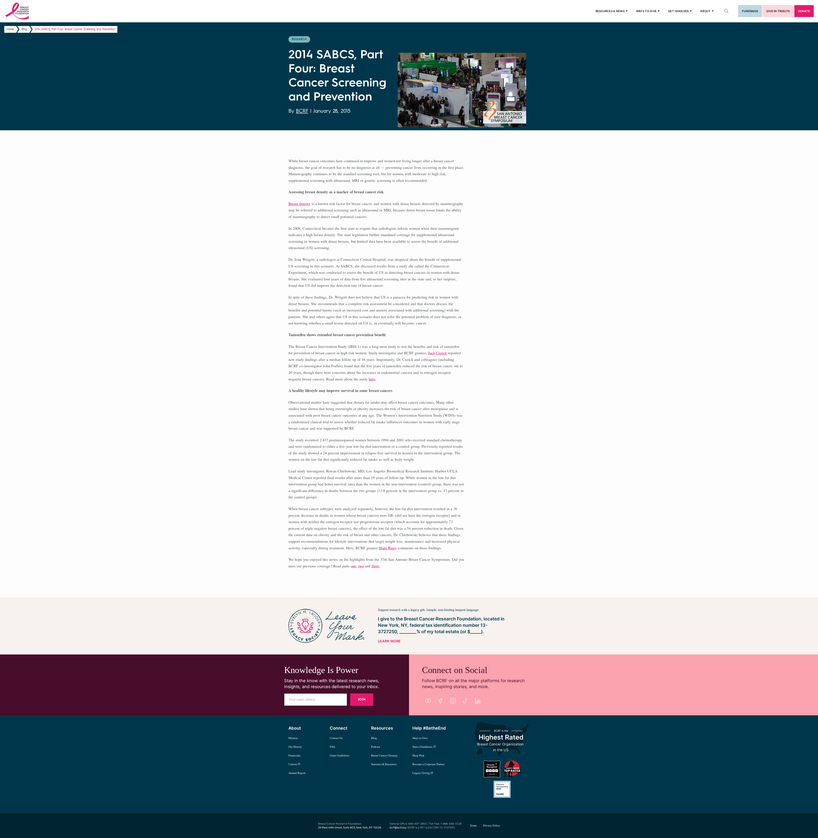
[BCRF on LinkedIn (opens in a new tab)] (478, 701)
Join (362, 699)
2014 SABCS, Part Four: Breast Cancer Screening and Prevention (75, 29)
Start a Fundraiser (422, 746)
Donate (804, 11)
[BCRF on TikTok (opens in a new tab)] (465, 701)
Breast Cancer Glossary (384, 755)
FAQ (332, 746)
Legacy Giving (421, 773)
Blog (24, 29)
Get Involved (678, 11)
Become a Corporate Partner (428, 764)
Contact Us (336, 738)
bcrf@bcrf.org (398, 827)
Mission (293, 738)
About (705, 11)
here (372, 379)
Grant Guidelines (339, 755)
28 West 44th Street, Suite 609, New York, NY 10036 (349, 827)
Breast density (299, 203)
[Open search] (726, 11)
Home (10, 29)
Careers (292, 764)
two (361, 565)
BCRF (302, 111)
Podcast (375, 746)
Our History (295, 746)
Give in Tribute (778, 11)
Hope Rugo (387, 547)
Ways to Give (646, 11)
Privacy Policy (491, 825)
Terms (473, 825)
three (375, 565)
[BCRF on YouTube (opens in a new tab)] (428, 701)
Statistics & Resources (384, 764)
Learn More (389, 641)
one (353, 565)
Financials (294, 755)
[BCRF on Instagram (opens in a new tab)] (453, 701)
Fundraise (750, 11)
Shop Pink (418, 755)
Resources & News (610, 11)
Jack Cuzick (437, 352)
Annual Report (296, 773)
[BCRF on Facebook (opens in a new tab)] (441, 701)
